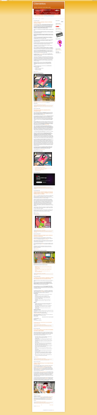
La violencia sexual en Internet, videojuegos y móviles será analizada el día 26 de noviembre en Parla (43, 278)
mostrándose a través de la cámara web (40, 367)
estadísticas (44, 105)
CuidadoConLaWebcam (50, 396)
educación (44, 187)
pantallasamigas (45, 325)
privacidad (46, 231)
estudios (46, 187)
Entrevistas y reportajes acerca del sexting (39, 228)
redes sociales (48, 231)
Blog (33, 18)
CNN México (37, 71)
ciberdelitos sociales (45, 359)
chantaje (40, 402)
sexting (44, 114)
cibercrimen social (39, 359)
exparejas (48, 105)
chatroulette (42, 402)
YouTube (36, 18)
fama (47, 187)
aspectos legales (40, 325)
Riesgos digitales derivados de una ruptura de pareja (39, 102)
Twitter (39, 18)
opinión (48, 187)
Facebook (42, 18)
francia (52, 402)
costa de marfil (47, 402)
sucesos (35, 274)
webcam (36, 274)
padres (50, 187)
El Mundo (37, 394)
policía (44, 231)
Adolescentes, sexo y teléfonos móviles (39, 169)
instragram (38, 231)
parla (47, 325)
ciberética (42, 187)
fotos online (50, 105)
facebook (50, 402)
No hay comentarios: (44, 273)
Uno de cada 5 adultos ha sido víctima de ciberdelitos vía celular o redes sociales (43, 330)
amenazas (37, 402)
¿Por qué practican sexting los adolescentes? (40, 167)
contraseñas (41, 105)
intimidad (52, 105)
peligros (43, 231)
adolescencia (37, 325)
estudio (45, 105)
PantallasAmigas (42, 396)
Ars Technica (37, 212)
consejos (39, 105)
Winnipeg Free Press (42, 149)
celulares (37, 359)
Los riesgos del (38, 170)
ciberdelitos (37, 105)
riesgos (51, 231)
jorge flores (43, 325)
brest (38, 402)
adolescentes (37, 187)
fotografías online (35, 231)
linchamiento (41, 231)
